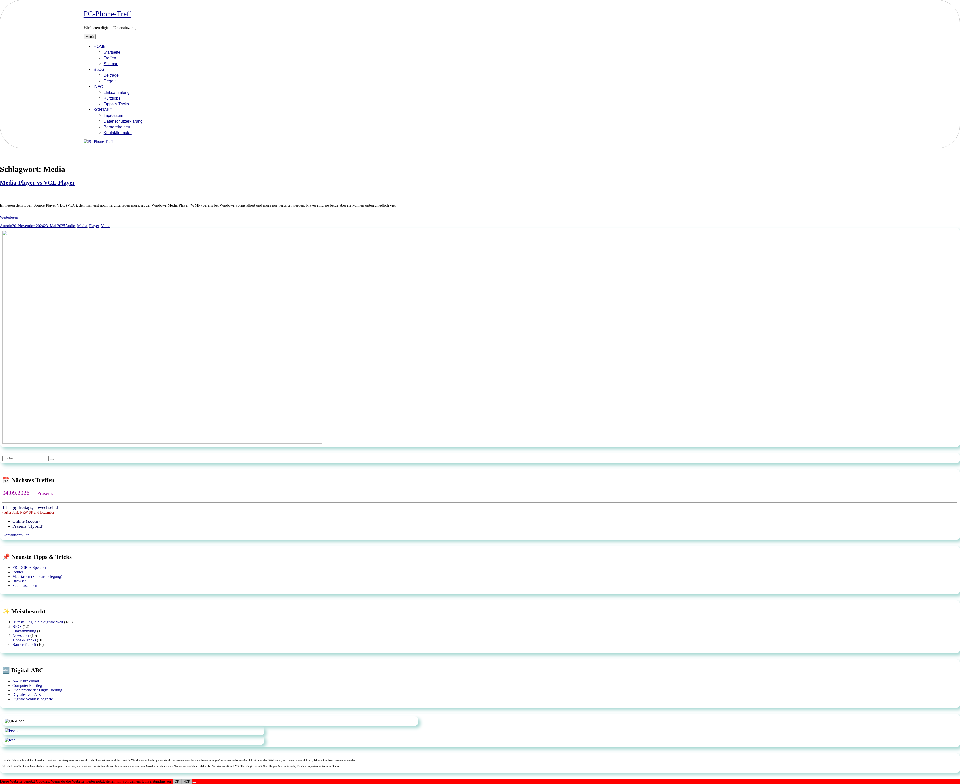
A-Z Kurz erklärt (25, 681)
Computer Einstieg (27, 685)
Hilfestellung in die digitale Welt (37, 622)
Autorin (6, 226)
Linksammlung (117, 92)
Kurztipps (112, 98)
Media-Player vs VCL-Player (37, 182)
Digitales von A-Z (26, 694)
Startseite (112, 52)
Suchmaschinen (24, 585)
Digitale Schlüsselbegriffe (32, 699)
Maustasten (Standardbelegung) (37, 576)
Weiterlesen (9, 217)
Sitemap (111, 63)
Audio (70, 226)
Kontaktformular (118, 132)
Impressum (113, 115)
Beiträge (111, 75)
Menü (90, 37)
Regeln (110, 81)
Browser (19, 581)
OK (177, 781)
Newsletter (21, 635)
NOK (187, 781)
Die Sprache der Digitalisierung (37, 690)
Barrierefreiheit (117, 127)
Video (105, 226)
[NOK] (194, 782)
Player (94, 226)
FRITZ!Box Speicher (29, 567)
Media (82, 226)
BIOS (17, 626)
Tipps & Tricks (116, 104)
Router (17, 572)
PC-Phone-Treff (108, 14)
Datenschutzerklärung (123, 121)
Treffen (110, 58)
